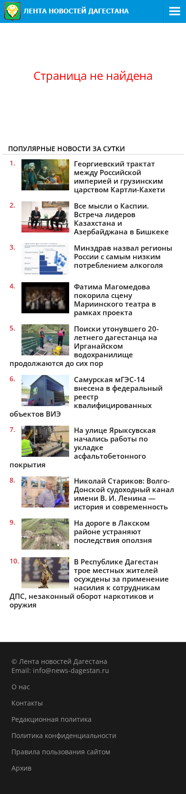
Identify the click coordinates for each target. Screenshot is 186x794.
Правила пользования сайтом (60, 751)
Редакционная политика (51, 719)
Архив (21, 767)
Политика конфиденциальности (63, 735)
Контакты (27, 702)
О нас (20, 686)
